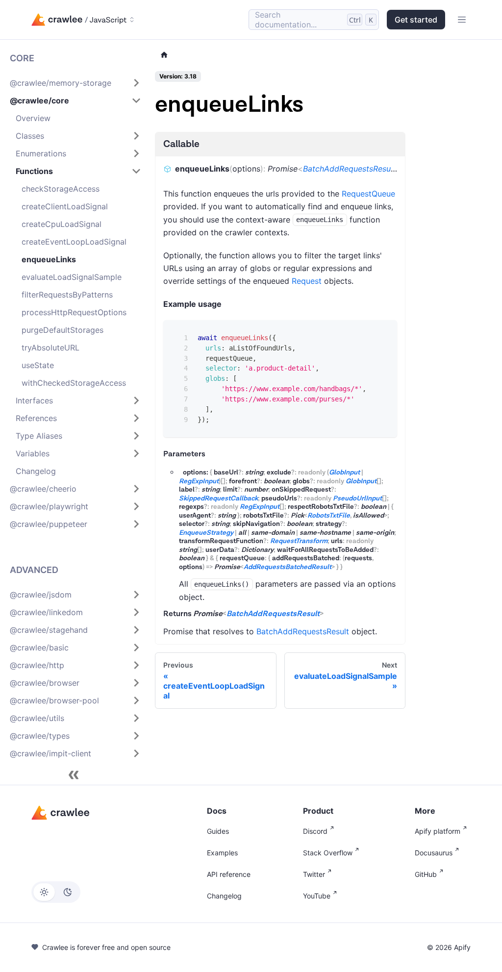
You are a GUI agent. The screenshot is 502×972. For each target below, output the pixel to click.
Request (307, 281)
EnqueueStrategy (206, 532)
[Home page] (164, 55)
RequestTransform (298, 541)
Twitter (314, 874)
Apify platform (437, 831)
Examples (222, 852)
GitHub (426, 874)
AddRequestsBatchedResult (287, 567)
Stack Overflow (327, 852)
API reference (229, 874)
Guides (218, 831)
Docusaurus (433, 852)
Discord (315, 831)
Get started (416, 20)
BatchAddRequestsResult (349, 169)
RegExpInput (199, 481)
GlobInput (344, 472)
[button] (75, 83)
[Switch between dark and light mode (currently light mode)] (55, 892)
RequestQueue (368, 194)
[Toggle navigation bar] (462, 19)
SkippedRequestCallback (218, 498)
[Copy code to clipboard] (383, 334)
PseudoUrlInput (357, 498)
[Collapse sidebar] (73, 775)
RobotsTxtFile (328, 515)
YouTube (316, 896)
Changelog (224, 896)
